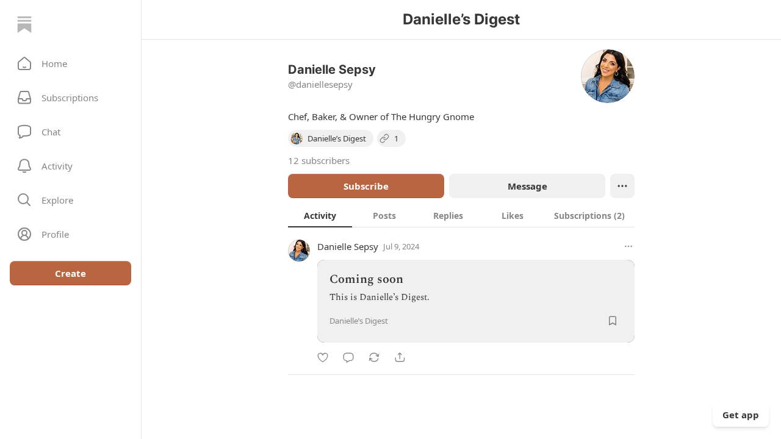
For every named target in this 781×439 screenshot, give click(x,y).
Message (527, 186)
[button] (70, 63)
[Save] (612, 320)
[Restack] (374, 357)
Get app (740, 415)
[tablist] (461, 215)
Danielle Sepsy (347, 246)
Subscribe (366, 186)
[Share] (399, 357)
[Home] (24, 24)
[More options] (628, 246)
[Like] (322, 357)
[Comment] (348, 357)
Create (70, 273)
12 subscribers (319, 160)
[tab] (320, 215)
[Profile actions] (622, 186)
